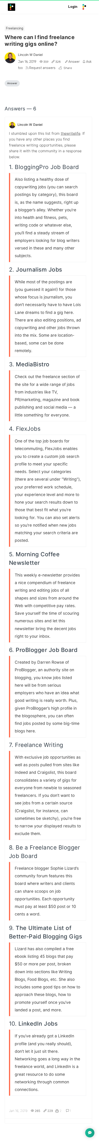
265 (37, 1111)
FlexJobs (28, 428)
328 (58, 61)
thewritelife (70, 133)
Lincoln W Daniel (30, 55)
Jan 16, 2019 (27, 62)
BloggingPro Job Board (47, 167)
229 (50, 1111)
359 (46, 61)
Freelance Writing (39, 744)
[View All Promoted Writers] (10, 57)
